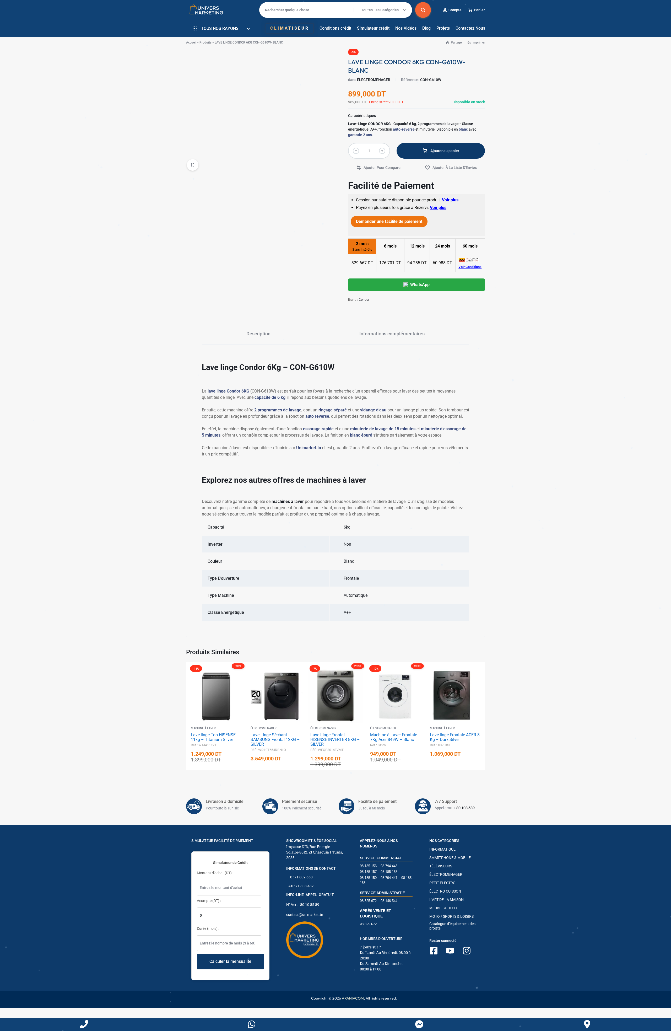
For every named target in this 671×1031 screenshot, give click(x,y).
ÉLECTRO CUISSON (445, 891)
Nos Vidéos (405, 28)
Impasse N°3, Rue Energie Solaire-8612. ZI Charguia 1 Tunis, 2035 (314, 852)
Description (258, 333)
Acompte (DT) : (209, 901)
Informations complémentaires (392, 333)
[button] (379, 167)
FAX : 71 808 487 (300, 886)
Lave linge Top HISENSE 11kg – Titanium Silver (213, 737)
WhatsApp (420, 284)
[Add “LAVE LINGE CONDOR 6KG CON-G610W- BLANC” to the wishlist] (451, 167)
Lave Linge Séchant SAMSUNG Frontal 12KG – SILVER (275, 739)
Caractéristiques (362, 116)
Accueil (191, 42)
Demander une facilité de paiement (389, 221)
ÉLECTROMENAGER (373, 80)
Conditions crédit (335, 28)
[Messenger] (419, 1024)
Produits (205, 42)
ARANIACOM (353, 998)
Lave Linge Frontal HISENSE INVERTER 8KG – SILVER (335, 739)
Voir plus (450, 199)
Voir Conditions (469, 267)
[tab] (258, 333)
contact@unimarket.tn (304, 914)
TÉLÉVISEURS (440, 866)
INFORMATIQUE (442, 849)
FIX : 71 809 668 (299, 877)
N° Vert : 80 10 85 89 (302, 905)
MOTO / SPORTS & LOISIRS (451, 916)
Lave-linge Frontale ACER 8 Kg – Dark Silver (455, 737)
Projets (443, 28)
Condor (364, 300)
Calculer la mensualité (230, 961)
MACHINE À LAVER (203, 728)
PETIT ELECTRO (442, 883)
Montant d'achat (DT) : (215, 873)
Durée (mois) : (208, 928)
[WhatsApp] (252, 1024)
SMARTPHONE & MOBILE (450, 858)
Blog (426, 28)
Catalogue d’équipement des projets (452, 926)
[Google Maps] (587, 1024)
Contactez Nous (470, 28)
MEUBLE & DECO (443, 908)
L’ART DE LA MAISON (446, 900)
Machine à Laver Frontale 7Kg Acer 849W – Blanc (393, 737)
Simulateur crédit (373, 28)
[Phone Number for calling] (84, 1024)
